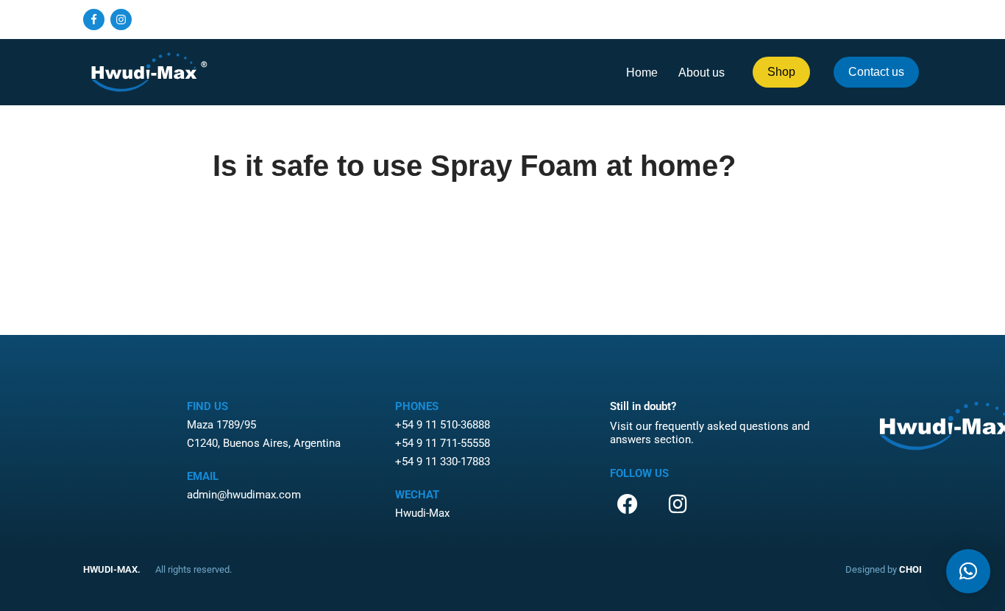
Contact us (876, 72)
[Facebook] (93, 19)
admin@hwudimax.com (244, 494)
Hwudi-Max (422, 513)
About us (701, 72)
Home (642, 72)
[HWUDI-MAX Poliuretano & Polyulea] (149, 72)
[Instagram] (121, 19)
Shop (781, 72)
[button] (968, 571)
